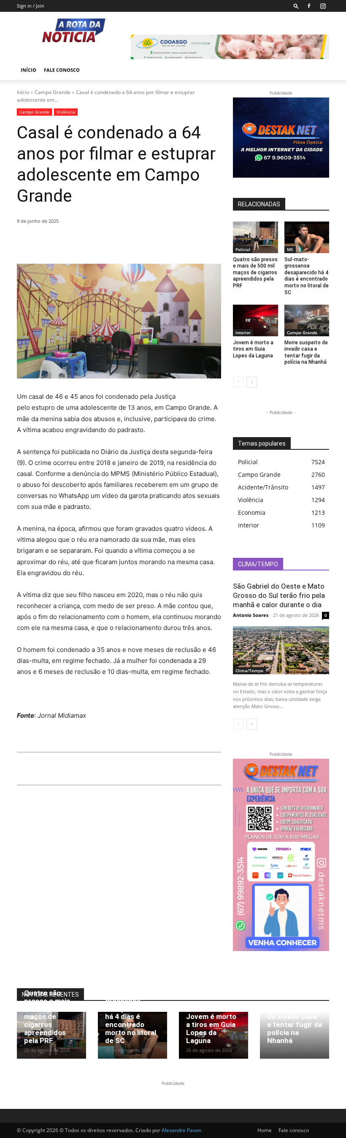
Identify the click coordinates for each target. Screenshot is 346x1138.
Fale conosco (62, 70)
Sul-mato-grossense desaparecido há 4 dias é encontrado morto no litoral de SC (306, 276)
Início (28, 70)
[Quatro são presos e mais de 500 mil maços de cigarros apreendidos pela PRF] (255, 237)
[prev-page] (238, 382)
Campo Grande (52, 92)
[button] (296, 6)
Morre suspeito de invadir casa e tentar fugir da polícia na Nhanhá (306, 352)
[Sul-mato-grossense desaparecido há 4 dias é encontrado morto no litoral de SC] (307, 237)
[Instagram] (322, 6)
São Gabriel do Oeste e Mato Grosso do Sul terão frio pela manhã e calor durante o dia (279, 595)
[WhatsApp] (83, 242)
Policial (242, 249)
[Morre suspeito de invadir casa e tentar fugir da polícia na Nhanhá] (307, 320)
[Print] (103, 242)
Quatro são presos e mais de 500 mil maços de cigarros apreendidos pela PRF (255, 273)
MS (290, 249)
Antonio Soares (250, 615)
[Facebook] (309, 6)
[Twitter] (44, 242)
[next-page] (251, 382)
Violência (66, 112)
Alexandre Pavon (181, 1130)
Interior (243, 332)
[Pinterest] (64, 242)
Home (264, 1130)
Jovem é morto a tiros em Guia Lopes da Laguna (253, 349)
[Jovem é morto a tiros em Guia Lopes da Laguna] (255, 320)
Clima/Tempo (249, 670)
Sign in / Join (30, 6)
